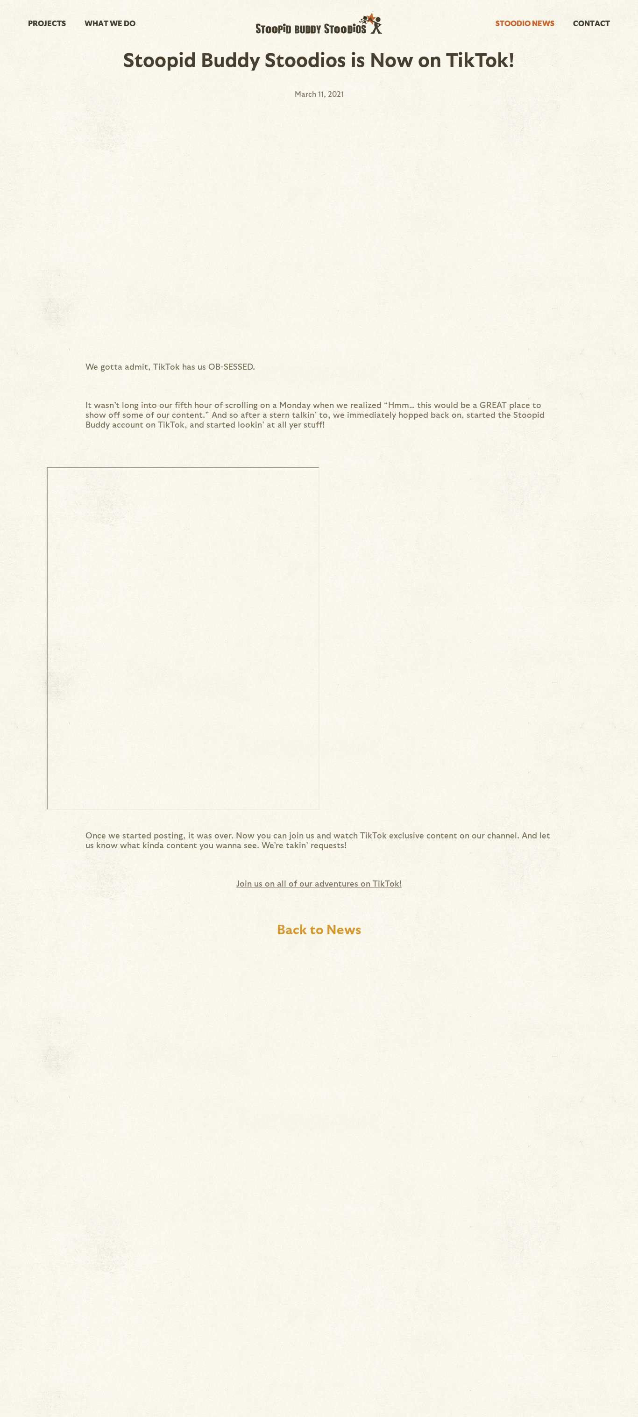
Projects (47, 23)
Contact (591, 23)
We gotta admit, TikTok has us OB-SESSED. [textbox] (170, 366)
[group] (319, 639)
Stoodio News (525, 23)
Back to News (319, 929)
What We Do (110, 23)
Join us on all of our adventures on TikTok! (319, 883)
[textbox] (319, 883)
